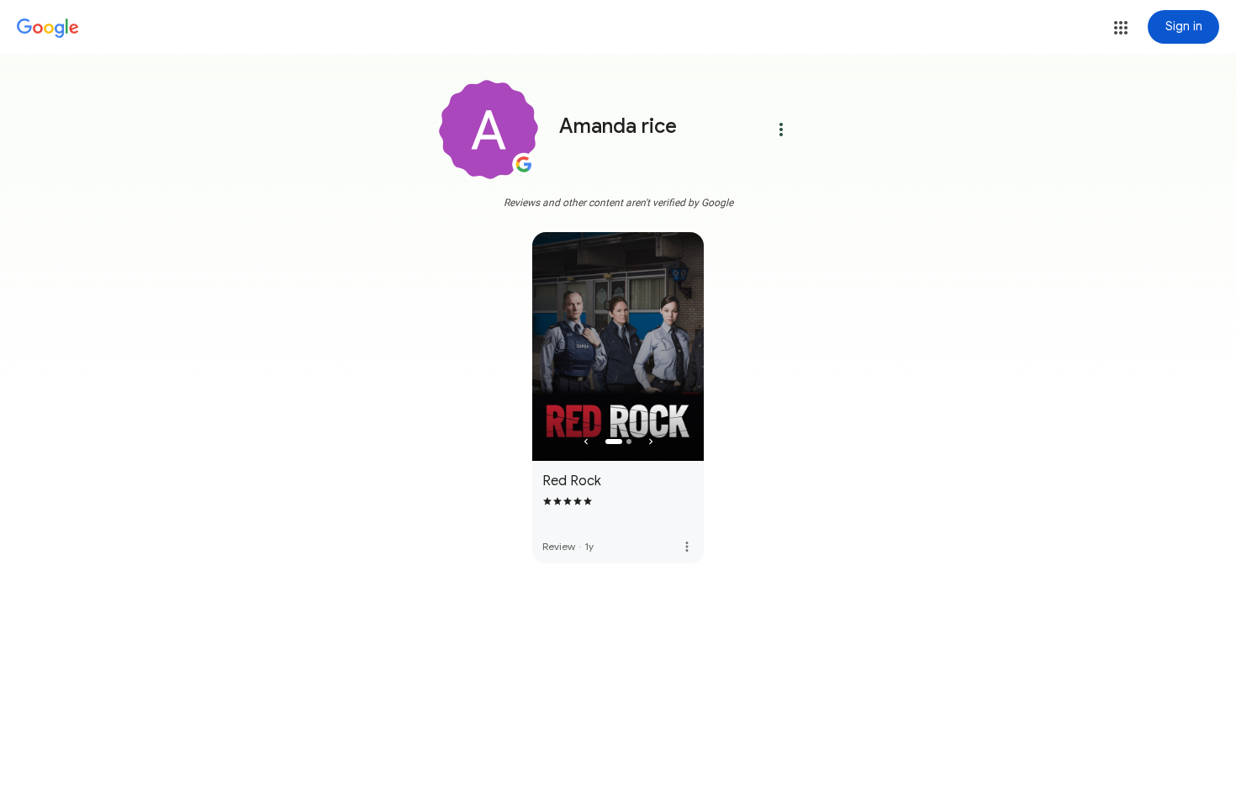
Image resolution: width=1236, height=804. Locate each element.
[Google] (48, 29)
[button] (1121, 28)
